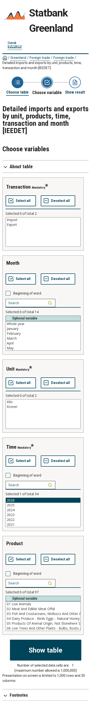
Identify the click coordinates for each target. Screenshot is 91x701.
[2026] (43, 500)
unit (10, 369)
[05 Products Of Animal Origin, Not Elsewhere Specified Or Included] (43, 623)
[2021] (43, 524)
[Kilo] (43, 401)
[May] (43, 348)
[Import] (43, 219)
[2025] (43, 505)
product (14, 543)
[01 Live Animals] (43, 604)
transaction (18, 187)
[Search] (50, 303)
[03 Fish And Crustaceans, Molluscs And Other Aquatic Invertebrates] (43, 613)
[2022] (43, 519)
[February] (43, 333)
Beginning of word (27, 293)
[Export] (43, 224)
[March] (43, 338)
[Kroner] (43, 406)
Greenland (18, 58)
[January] (43, 328)
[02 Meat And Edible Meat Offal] (43, 608)
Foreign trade (40, 58)
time (11, 447)
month (12, 263)
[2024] (43, 510)
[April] (43, 343)
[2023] (43, 514)
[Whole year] (43, 323)
